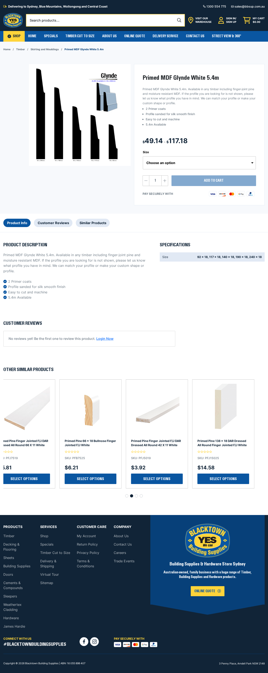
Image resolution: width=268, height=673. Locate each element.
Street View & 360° (226, 36)
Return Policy (87, 544)
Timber (20, 49)
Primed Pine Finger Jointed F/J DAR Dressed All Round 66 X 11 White (233, 443)
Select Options (167, 479)
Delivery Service (165, 36)
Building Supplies (16, 566)
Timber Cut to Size (55, 553)
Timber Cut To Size (80, 36)
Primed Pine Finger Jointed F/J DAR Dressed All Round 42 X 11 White (100, 443)
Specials (51, 36)
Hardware (11, 618)
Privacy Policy (88, 553)
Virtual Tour (49, 574)
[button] (14, 36)
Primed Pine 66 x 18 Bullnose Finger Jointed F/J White (34, 443)
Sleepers (10, 596)
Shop (44, 536)
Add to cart (214, 180)
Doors (8, 574)
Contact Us (195, 36)
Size (146, 152)
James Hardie (14, 626)
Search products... (44, 20)
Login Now (104, 338)
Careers (120, 553)
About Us (109, 36)
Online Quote (134, 36)
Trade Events (124, 561)
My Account (86, 536)
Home (32, 36)
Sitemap (46, 583)
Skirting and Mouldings (45, 49)
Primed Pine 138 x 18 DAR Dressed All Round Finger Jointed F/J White (166, 443)
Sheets (8, 558)
